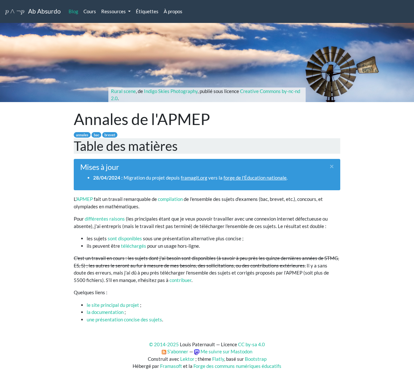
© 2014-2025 (164, 344)
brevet (109, 135)
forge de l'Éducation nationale (255, 178)
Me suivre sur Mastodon (226, 351)
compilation (170, 199)
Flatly (218, 359)
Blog (73, 11)
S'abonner (177, 351)
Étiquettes (147, 11)
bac (96, 135)
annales (82, 135)
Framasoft (171, 366)
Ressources (113, 11)
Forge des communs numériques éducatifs (237, 366)
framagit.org (194, 178)
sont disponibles (125, 238)
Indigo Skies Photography (171, 91)
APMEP (84, 199)
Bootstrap (256, 359)
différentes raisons (105, 219)
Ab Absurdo (42, 11)
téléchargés (133, 246)
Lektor (187, 359)
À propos (173, 11)
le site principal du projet (113, 305)
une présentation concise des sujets (124, 319)
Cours (89, 11)
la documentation (105, 312)
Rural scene (123, 91)
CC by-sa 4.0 (251, 344)
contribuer (180, 280)
